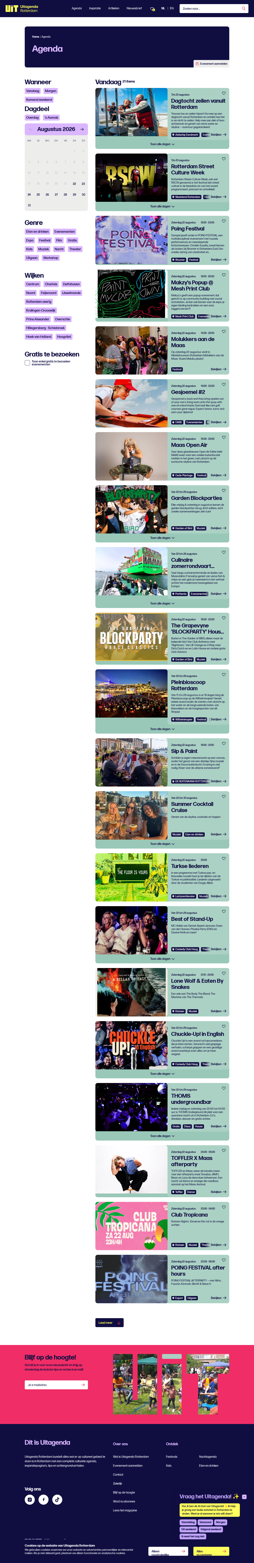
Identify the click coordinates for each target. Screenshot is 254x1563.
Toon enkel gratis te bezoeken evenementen (51, 363)
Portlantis (181, 594)
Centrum (32, 284)
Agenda (77, 8)
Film (59, 240)
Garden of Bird (183, 528)
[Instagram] (30, 1500)
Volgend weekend (211, 1529)
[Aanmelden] (83, 1384)
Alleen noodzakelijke (160, 1553)
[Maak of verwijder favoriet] (224, 93)
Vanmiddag (188, 1522)
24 (29, 195)
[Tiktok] (57, 1500)
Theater (75, 249)
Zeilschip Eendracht (186, 134)
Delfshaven (71, 284)
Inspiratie (95, 8)
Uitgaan (32, 258)
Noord (30, 293)
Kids (29, 249)
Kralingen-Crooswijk (40, 310)
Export (179, 1298)
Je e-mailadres (37, 1385)
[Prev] (31, 129)
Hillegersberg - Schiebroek (45, 328)
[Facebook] (43, 1500)
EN (172, 8)
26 (47, 195)
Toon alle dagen (160, 144)
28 (65, 195)
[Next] (82, 129)
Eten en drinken (37, 232)
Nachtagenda (208, 1457)
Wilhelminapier (183, 719)
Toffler (179, 1192)
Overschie (62, 319)
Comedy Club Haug (186, 949)
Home (35, 36)
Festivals (171, 1457)
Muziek (43, 249)
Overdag (32, 118)
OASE (178, 422)
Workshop (50, 258)
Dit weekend (188, 1529)
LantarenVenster (185, 896)
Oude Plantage (184, 475)
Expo (29, 240)
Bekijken (216, 135)
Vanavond (205, 1522)
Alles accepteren (204, 1553)
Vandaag (32, 91)
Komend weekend (39, 100)
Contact (118, 1475)
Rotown (179, 1011)
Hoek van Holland (38, 337)
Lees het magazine (125, 1510)
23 (83, 184)
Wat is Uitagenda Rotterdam (131, 1457)
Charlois (51, 284)
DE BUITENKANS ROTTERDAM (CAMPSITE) (200, 781)
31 (29, 205)
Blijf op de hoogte (124, 1492)
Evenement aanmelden (213, 63)
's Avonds (51, 118)
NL (163, 8)
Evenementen (64, 232)
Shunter (180, 259)
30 (83, 195)
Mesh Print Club (184, 316)
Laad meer (105, 1323)
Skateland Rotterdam (187, 197)
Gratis (72, 240)
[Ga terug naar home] (22, 8)
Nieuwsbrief (134, 8)
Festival (44, 240)
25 (38, 195)
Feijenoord (48, 293)
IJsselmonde (71, 293)
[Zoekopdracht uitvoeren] (243, 8)
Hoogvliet (64, 337)
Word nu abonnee (124, 1501)
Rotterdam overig (38, 302)
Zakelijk (117, 1483)
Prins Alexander (37, 319)
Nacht (59, 249)
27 (56, 195)
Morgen (50, 91)
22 (74, 184)
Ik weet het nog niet (192, 1536)
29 (74, 195)
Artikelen (113, 8)
